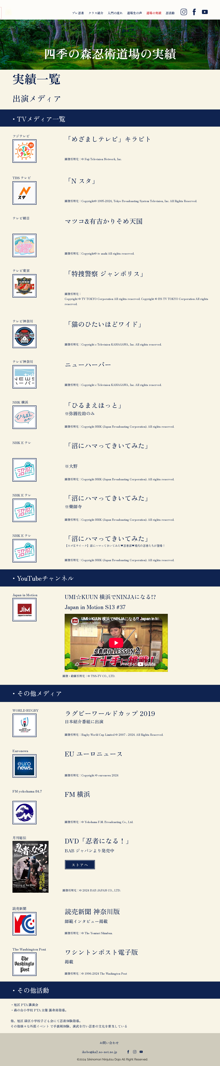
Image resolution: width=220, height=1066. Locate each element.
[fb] (194, 12)
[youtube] (205, 12)
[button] (8, 10)
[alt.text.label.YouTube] (141, 1052)
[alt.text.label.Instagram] (135, 1052)
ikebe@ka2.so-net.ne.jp (99, 1051)
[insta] (184, 12)
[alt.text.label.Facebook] (128, 1052)
